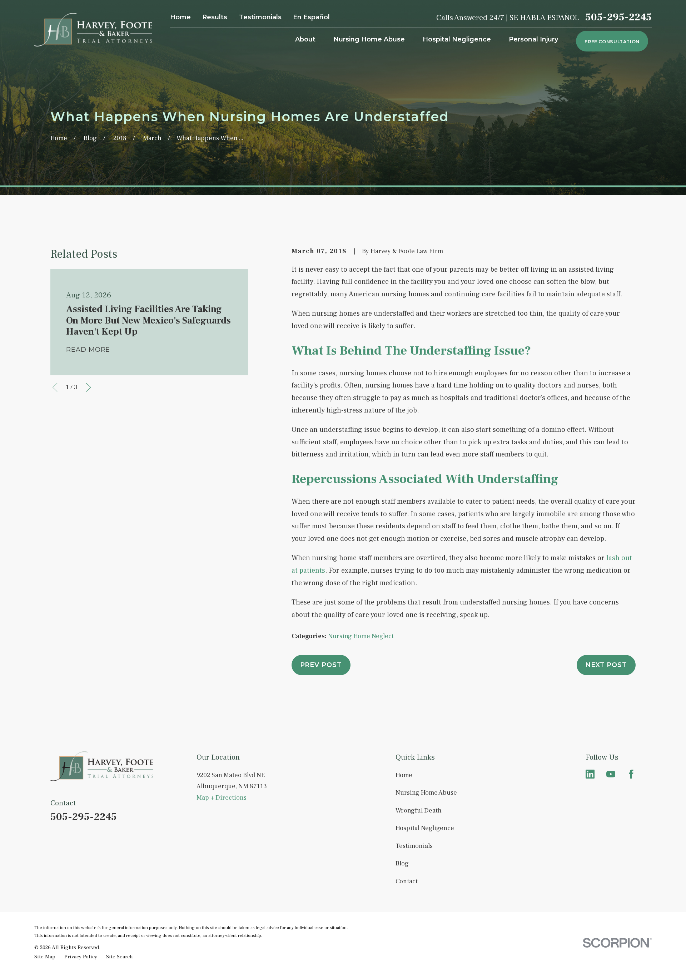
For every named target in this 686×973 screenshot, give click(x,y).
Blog (402, 863)
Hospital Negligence (425, 828)
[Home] (93, 29)
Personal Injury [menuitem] (533, 39)
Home (180, 17)
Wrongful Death (419, 810)
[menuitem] (44, 957)
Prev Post (321, 665)
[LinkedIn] (590, 774)
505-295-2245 (618, 17)
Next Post (606, 665)
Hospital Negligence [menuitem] (457, 39)
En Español (311, 17)
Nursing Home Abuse (426, 793)
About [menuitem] (305, 39)
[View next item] (88, 387)
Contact (407, 881)
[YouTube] (610, 774)
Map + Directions (222, 798)
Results (214, 17)
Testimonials (260, 17)
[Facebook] (631, 774)
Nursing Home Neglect (361, 636)
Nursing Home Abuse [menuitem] (369, 39)
